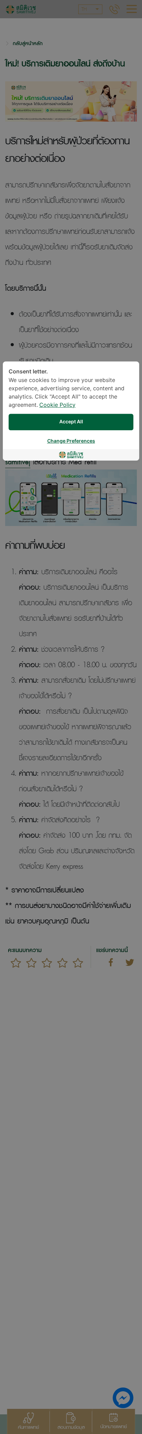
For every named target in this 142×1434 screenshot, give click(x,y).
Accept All (71, 421)
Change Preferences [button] (71, 441)
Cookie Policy (57, 405)
